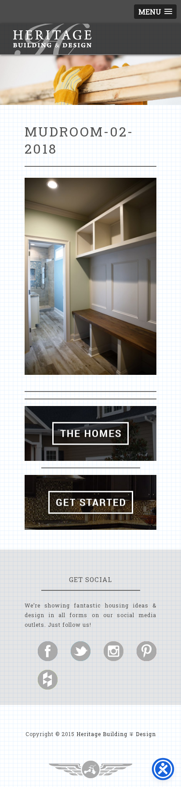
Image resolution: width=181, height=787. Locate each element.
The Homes (90, 433)
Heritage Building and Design (52, 39)
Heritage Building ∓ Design (116, 733)
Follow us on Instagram (113, 651)
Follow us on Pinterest (146, 651)
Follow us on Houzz (48, 680)
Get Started (90, 502)
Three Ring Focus (90, 769)
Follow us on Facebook (48, 651)
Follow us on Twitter (80, 651)
